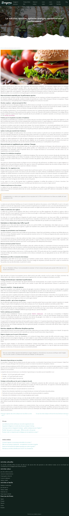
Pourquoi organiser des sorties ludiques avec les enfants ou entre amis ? (17, 414)
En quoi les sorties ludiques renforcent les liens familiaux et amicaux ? (51, 414)
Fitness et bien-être (26, 3)
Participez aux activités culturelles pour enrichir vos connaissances (17, 448)
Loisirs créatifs (50, 3)
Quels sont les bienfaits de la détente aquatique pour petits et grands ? (18, 446)
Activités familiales (59, 3)
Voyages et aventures (15, 3)
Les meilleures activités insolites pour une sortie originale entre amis (18, 424)
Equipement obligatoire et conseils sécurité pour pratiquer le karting (18, 426)
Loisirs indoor (43, 3)
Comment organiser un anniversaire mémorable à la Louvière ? (16, 442)
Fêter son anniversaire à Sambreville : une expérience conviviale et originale (20, 444)
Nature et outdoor (35, 3)
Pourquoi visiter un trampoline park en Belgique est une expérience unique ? (20, 432)
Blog (67, 2)
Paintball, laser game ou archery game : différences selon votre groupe (18, 430)
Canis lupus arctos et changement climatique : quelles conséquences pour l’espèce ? (22, 428)
